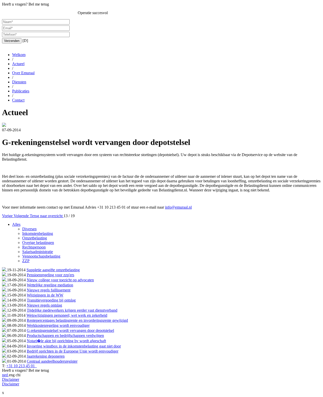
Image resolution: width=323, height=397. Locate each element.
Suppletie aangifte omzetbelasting (53, 270)
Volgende (22, 216)
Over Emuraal (23, 73)
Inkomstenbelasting (37, 233)
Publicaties (20, 91)
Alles (16, 224)
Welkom (18, 55)
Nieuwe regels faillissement (48, 290)
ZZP (26, 261)
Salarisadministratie (37, 252)
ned (5, 375)
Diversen (29, 229)
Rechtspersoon (34, 247)
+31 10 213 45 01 (21, 366)
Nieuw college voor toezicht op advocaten (60, 280)
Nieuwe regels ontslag (44, 305)
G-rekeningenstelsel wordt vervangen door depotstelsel (70, 330)
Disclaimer (10, 379)
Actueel (18, 64)
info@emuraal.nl (178, 207)
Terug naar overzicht (47, 216)
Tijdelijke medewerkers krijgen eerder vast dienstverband (72, 310)
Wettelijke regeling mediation (50, 285)
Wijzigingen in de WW (45, 295)
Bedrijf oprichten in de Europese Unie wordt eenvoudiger (72, 351)
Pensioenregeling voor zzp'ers (50, 275)
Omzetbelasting (34, 238)
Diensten (19, 82)
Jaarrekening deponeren (46, 356)
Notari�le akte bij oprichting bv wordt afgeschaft (66, 341)
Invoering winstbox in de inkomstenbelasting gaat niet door (74, 346)
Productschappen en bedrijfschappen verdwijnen (65, 335)
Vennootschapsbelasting (41, 256)
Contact (18, 100)
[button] (11, 40)
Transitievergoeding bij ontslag (51, 300)
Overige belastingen (38, 242)
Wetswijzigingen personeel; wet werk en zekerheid (66, 315)
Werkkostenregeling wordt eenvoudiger (58, 325)
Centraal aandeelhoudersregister (52, 361)
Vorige (8, 216)
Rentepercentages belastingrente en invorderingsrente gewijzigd (77, 320)
